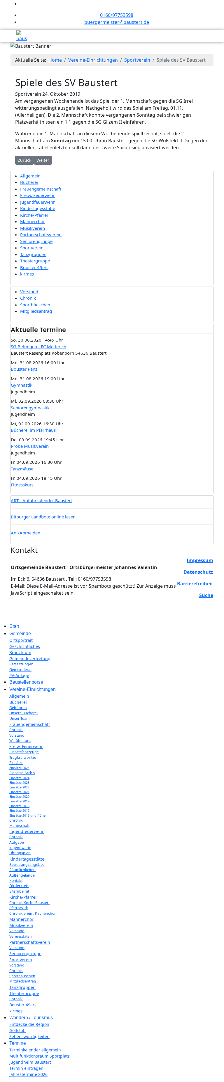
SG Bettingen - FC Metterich (38, 346)
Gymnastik (21, 385)
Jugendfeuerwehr (37, 202)
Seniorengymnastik (30, 408)
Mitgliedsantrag (36, 311)
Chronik (28, 298)
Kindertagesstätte (37, 208)
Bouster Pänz (24, 369)
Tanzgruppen (33, 254)
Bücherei (29, 182)
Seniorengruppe (36, 241)
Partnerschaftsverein (41, 234)
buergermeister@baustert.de (116, 22)
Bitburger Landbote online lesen (43, 517)
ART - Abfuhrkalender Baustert (41, 500)
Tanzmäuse (22, 469)
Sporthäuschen (35, 305)
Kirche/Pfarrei (34, 215)
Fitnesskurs (22, 485)
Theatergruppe (35, 261)
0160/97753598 (116, 15)
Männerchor (32, 221)
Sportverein (31, 247)
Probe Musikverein (30, 446)
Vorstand (29, 291)
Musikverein (32, 228)
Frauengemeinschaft (40, 189)
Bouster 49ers (34, 267)
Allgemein (30, 176)
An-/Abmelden (25, 533)
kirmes (27, 274)
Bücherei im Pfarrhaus (33, 430)
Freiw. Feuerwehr (37, 195)
